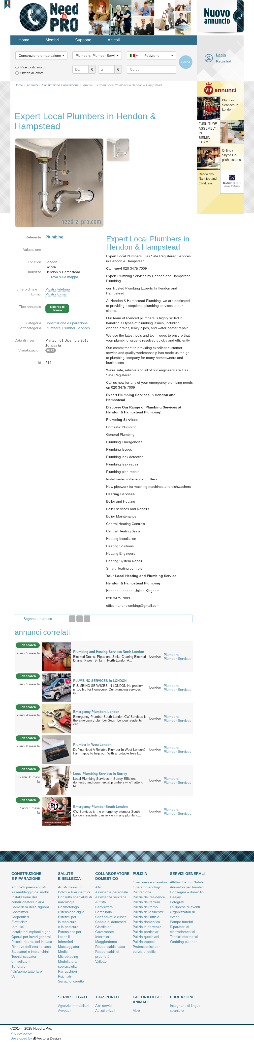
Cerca (185, 62)
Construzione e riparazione (66, 323)
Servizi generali (187, 873)
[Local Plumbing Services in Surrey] (56, 780)
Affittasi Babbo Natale (187, 882)
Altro (98, 887)
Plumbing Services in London (230, 104)
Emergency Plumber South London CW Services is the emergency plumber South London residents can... (110, 720)
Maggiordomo (106, 942)
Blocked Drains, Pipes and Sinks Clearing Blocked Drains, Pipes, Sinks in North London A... (109, 658)
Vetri (14, 976)
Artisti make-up (70, 887)
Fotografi (177, 902)
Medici (63, 952)
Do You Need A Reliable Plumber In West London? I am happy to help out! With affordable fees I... (109, 751)
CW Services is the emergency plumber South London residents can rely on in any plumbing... (107, 813)
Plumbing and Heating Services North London (108, 652)
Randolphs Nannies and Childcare (208, 178)
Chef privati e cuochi (111, 917)
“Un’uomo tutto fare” (27, 971)
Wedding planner (183, 942)
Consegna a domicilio (187, 892)
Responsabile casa (110, 947)
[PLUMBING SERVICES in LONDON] (56, 687)
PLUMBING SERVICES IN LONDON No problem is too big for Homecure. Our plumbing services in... (108, 689)
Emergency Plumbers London (96, 712)
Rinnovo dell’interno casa (31, 947)
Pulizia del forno (145, 907)
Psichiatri (65, 976)
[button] (7, 3)
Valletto (101, 961)
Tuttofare (18, 966)
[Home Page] (49, 17)
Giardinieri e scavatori (150, 882)
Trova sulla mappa (63, 277)
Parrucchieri (67, 971)
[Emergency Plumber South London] (56, 811)
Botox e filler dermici (74, 892)
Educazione (182, 997)
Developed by (21, 1038)
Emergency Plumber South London (100, 807)
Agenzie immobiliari (73, 1006)
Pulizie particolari (146, 932)
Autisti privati (105, 1011)
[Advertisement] (220, 291)
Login (221, 55)
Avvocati (64, 1011)
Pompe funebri (181, 922)
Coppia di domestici (110, 922)
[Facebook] (72, 618)
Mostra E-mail (56, 294)
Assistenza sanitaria (111, 897)
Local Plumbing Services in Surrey (100, 774)
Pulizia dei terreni (146, 902)
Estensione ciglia (71, 912)
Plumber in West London (92, 745)
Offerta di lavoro (31, 73)
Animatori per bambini (187, 887)
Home (24, 40)
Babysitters (104, 907)
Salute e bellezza (69, 876)
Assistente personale (111, 892)
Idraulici (17, 927)
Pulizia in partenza (147, 927)
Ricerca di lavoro (32, 67)
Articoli (114, 40)
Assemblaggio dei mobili (30, 892)
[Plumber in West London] (56, 749)
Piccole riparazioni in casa (31, 942)
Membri (52, 40)
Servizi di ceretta (71, 981)
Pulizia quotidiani (146, 937)
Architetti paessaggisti (28, 887)
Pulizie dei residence (149, 897)
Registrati (224, 61)
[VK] (87, 618)
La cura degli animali (147, 999)
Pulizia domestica (146, 922)
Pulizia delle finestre (148, 912)
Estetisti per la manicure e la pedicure (68, 922)
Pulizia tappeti (144, 942)
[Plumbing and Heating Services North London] (56, 656)
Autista (100, 902)
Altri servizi (103, 1006)
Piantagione (142, 892)
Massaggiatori (69, 947)
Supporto (83, 40)
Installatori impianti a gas (30, 932)
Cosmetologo (68, 907)
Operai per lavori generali (31, 937)
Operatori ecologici (147, 887)
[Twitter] (79, 618)
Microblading (68, 956)
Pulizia (140, 873)
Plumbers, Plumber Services (67, 328)
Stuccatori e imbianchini (30, 952)
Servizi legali (72, 997)
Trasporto (107, 997)
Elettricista (19, 922)
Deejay (175, 897)
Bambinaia (103, 912)
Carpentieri (20, 917)
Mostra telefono (57, 289)
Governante (104, 932)
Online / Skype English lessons (231, 155)
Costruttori (19, 912)
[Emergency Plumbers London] (56, 718)
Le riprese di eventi (185, 907)
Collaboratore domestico (112, 876)
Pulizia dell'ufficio (146, 917)
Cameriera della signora (30, 907)
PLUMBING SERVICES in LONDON (100, 681)
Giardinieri (103, 927)
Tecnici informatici (184, 937)
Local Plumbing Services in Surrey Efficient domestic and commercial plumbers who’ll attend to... (108, 782)
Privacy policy (21, 1033)
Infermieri (65, 942)
